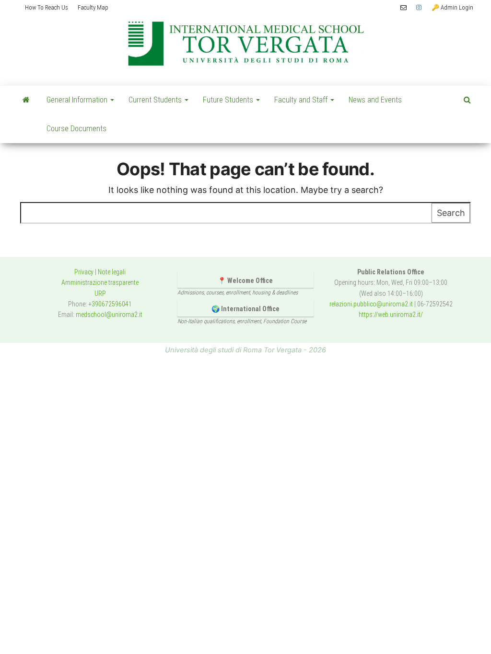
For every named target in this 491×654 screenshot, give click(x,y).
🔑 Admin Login (452, 7)
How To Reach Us (46, 7)
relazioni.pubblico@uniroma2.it (371, 304)
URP (100, 293)
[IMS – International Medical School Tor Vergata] (26, 100)
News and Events (375, 99)
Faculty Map (93, 7)
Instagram (419, 7)
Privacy (84, 272)
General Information (78, 99)
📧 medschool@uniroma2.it (403, 7)
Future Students (229, 99)
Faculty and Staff (301, 99)
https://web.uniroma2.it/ (391, 314)
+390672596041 (110, 304)
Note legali (112, 272)
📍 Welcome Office (245, 280)
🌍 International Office (245, 309)
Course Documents (76, 128)
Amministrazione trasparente (100, 282)
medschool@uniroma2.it (109, 314)
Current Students (156, 99)
